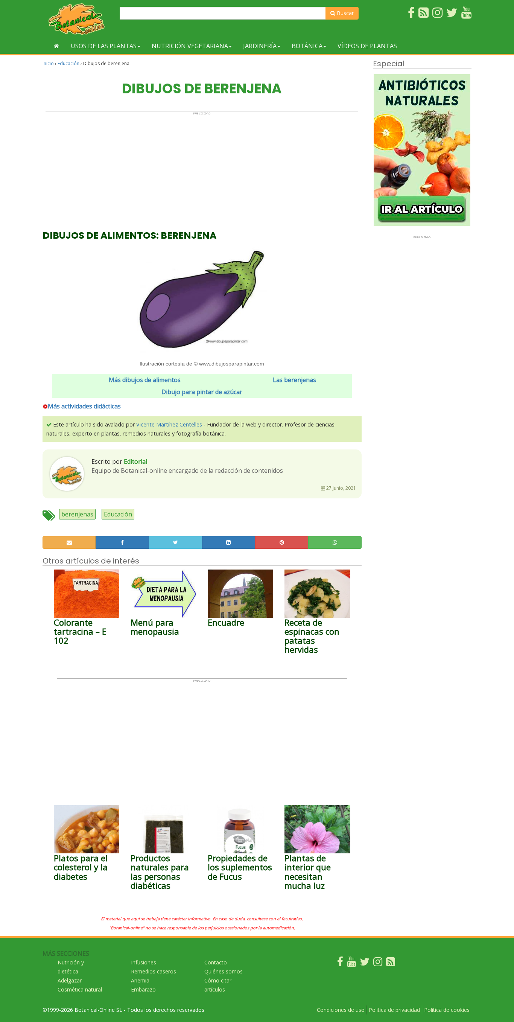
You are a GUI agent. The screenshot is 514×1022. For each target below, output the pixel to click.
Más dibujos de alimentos (145, 380)
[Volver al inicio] (56, 46)
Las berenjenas (294, 380)
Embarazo (143, 989)
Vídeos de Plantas (367, 46)
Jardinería (260, 46)
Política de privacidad (394, 1009)
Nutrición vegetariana (190, 46)
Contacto (215, 962)
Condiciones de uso (341, 1009)
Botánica (307, 46)
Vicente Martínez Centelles (169, 424)
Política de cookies (447, 1009)
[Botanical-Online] (78, 19)
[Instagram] (377, 963)
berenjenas (77, 514)
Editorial (135, 461)
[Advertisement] (202, 168)
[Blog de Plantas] (390, 963)
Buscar (344, 13)
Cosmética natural (80, 989)
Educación (68, 63)
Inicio (48, 63)
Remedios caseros (153, 971)
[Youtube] (351, 963)
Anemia (140, 980)
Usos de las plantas (104, 46)
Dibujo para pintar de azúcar (201, 392)
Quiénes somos (223, 971)
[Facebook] (340, 963)
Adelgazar (70, 980)
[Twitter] (365, 963)
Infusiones (143, 962)
